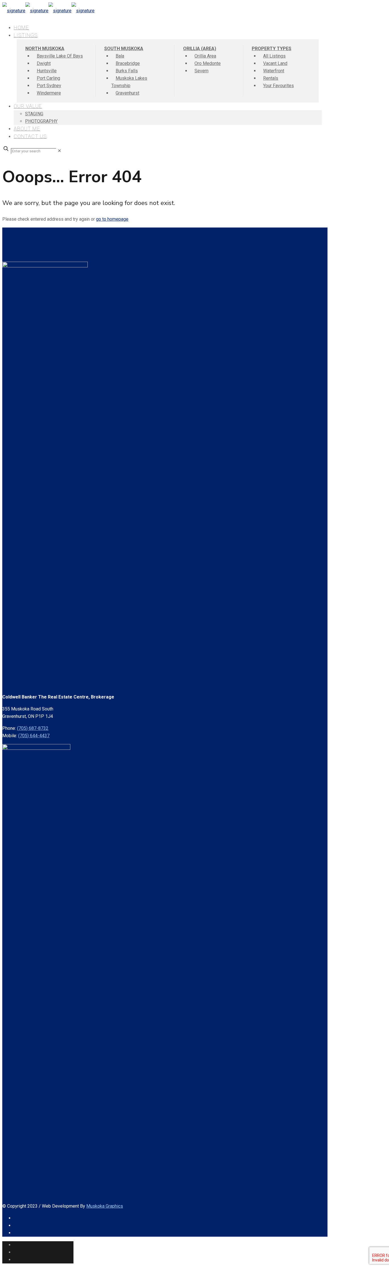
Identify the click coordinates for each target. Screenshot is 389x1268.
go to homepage (112, 219)
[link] (59, 150)
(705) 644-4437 (34, 735)
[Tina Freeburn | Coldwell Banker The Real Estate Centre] (48, 10)
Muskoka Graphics (104, 1206)
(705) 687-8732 (32, 728)
